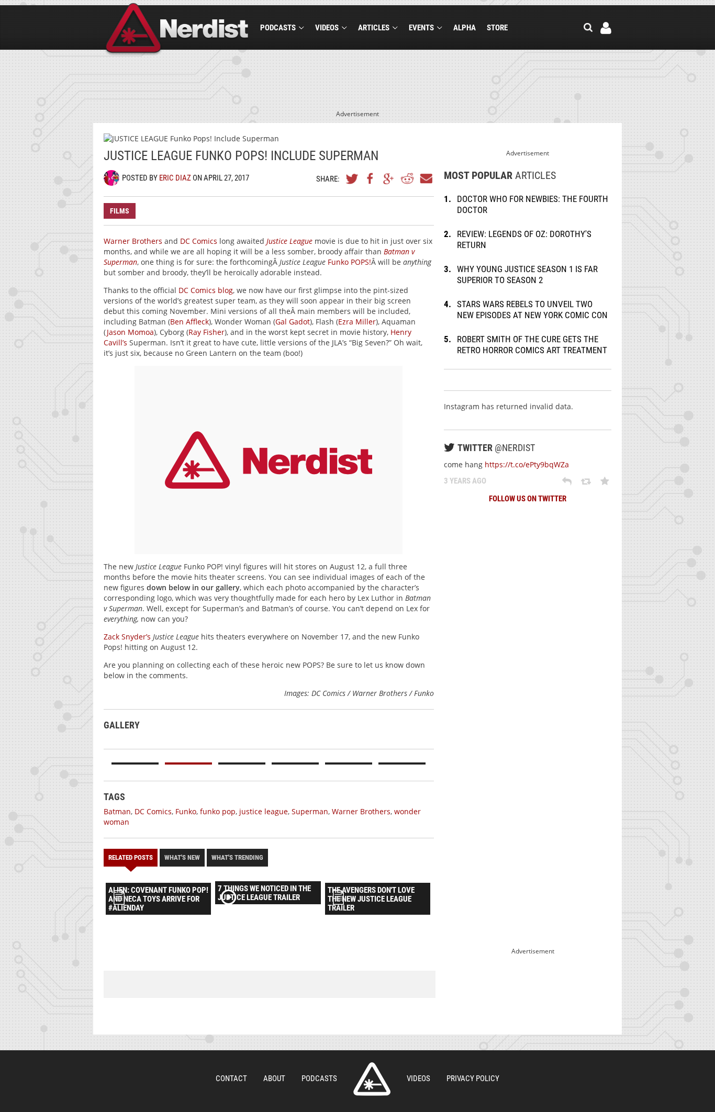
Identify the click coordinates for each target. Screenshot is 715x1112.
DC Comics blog (205, 290)
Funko (185, 811)
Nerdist (177, 30)
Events (421, 27)
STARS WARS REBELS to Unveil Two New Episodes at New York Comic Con (532, 309)
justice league (263, 811)
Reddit (407, 178)
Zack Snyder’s (127, 637)
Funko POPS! (349, 262)
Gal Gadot (292, 322)
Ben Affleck (189, 322)
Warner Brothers (133, 241)
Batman (117, 811)
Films (119, 211)
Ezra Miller (357, 322)
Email (425, 178)
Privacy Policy (472, 1078)
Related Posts (130, 857)
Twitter (352, 178)
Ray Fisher (206, 332)
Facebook (370, 178)
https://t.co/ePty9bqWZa (527, 464)
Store (497, 27)
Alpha (464, 27)
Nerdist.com (371, 1079)
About (274, 1078)
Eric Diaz (175, 178)
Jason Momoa (130, 332)
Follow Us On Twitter (527, 498)
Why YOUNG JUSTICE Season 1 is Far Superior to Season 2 (527, 274)
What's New (182, 857)
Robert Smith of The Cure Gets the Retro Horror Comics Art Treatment (532, 344)
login (605, 28)
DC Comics (198, 241)
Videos (327, 27)
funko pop (218, 811)
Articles (373, 27)
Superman (310, 811)
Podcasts (278, 27)
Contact (231, 1078)
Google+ (389, 178)
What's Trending (237, 857)
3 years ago (465, 481)
